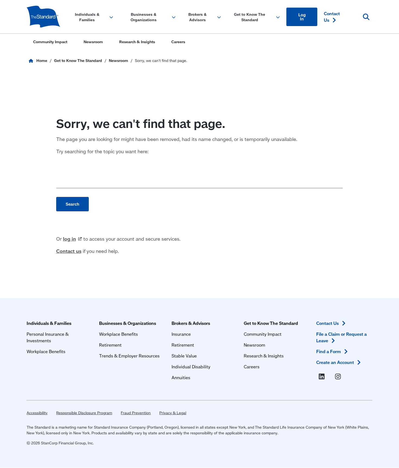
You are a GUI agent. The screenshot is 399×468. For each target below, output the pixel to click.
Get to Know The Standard (271, 323)
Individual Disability (191, 366)
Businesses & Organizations (127, 323)
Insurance (181, 334)
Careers (251, 366)
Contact (332, 17)
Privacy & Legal (172, 412)
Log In (302, 16)
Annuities (181, 377)
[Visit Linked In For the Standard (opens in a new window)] (322, 376)
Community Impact (262, 334)
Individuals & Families (49, 323)
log (69, 238)
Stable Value (184, 356)
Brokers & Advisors (191, 323)
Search (72, 204)
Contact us (68, 251)
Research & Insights (264, 356)
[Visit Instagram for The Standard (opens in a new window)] (339, 376)
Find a (328, 351)
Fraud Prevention (136, 412)
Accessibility (37, 412)
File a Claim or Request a (341, 337)
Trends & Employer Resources (129, 356)
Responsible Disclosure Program (84, 412)
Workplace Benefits (46, 351)
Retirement (110, 345)
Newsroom (254, 345)
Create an (335, 362)
